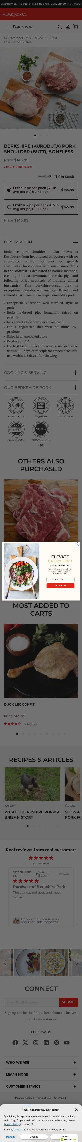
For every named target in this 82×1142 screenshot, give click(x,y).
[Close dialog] (77, 544)
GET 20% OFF (60, 585)
